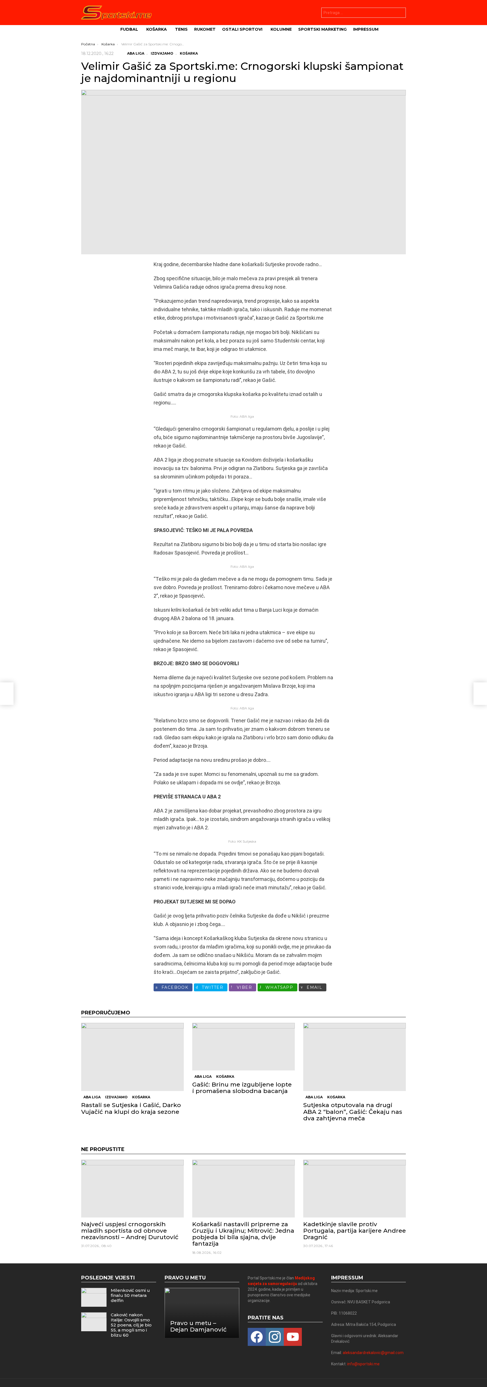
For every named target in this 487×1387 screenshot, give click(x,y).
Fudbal (129, 29)
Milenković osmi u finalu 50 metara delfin (130, 1295)
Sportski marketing (322, 29)
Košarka (156, 29)
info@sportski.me (363, 1364)
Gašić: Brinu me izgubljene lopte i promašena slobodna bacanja (242, 1087)
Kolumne (281, 29)
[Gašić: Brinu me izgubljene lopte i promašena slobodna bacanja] (243, 1046)
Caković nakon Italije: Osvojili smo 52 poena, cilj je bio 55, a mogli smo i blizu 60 (131, 1325)
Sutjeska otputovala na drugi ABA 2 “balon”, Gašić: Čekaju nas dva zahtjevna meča (352, 1111)
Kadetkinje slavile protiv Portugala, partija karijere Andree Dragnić (354, 1231)
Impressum (365, 29)
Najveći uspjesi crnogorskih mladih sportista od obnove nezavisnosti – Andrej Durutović (129, 1231)
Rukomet (205, 29)
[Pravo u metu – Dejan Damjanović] (202, 1313)
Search (400, 13)
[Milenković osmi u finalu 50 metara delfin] (94, 1297)
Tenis (181, 29)
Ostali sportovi (242, 29)
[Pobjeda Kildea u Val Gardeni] (7, 693)
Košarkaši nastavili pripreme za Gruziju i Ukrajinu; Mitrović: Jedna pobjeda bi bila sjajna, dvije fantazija (243, 1234)
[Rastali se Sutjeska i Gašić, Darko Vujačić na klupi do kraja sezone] (132, 1057)
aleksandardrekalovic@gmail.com (373, 1352)
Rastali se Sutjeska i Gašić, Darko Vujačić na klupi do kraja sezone (131, 1108)
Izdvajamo (116, 1097)
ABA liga (92, 1097)
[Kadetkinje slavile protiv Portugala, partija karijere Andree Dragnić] (354, 1188)
